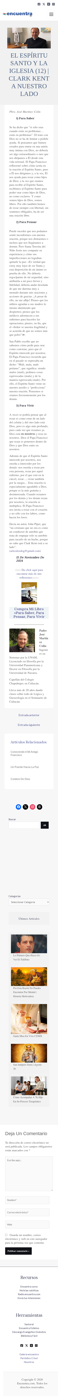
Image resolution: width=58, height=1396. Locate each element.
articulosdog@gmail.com (25, 551)
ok (44, 825)
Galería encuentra (29, 1354)
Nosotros (29, 1362)
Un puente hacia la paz (25, 767)
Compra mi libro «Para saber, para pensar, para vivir (29, 613)
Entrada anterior (29, 715)
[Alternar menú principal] (51, 14)
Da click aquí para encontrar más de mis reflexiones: (30, 573)
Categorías (15, 896)
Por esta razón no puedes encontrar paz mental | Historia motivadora (27, 992)
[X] (43, 4)
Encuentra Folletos (29, 1328)
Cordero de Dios (20, 779)
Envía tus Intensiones (29, 1298)
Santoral (29, 1324)
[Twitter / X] (26, 1345)
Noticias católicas (29, 1290)
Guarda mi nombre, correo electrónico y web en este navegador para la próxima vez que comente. (26, 1238)
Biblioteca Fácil (29, 1335)
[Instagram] (53, 4)
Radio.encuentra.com (29, 1294)
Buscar (12, 819)
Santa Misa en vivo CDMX (27, 1036)
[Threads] (48, 4)
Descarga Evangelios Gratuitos (29, 1331)
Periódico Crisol (29, 1358)
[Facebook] (39, 4)
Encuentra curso (29, 1286)
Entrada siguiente (29, 725)
